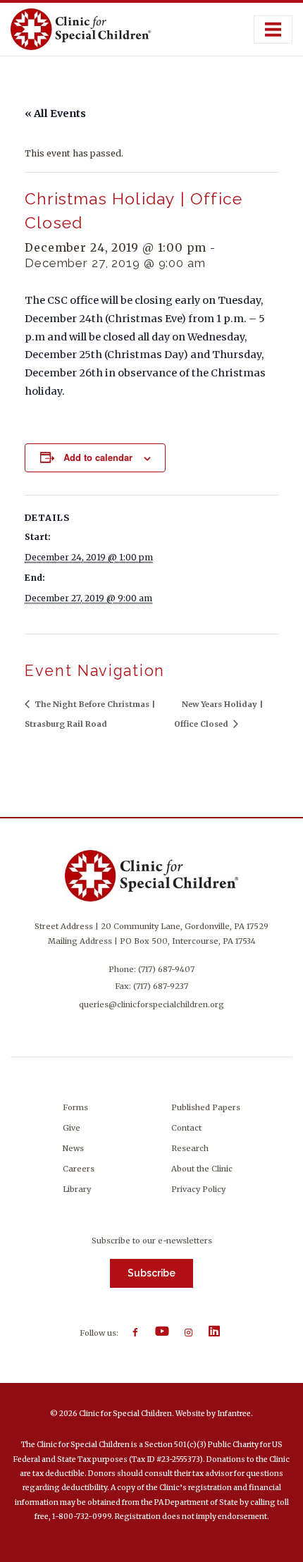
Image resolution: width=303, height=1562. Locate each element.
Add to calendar (97, 457)
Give (71, 1128)
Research (190, 1148)
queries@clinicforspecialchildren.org (151, 1004)
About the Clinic (202, 1169)
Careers (78, 1169)
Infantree (234, 1413)
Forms (75, 1107)
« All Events (55, 113)
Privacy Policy (198, 1189)
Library (77, 1189)
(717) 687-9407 (166, 969)
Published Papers (205, 1107)
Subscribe (151, 1273)
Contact (186, 1128)
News (73, 1148)
